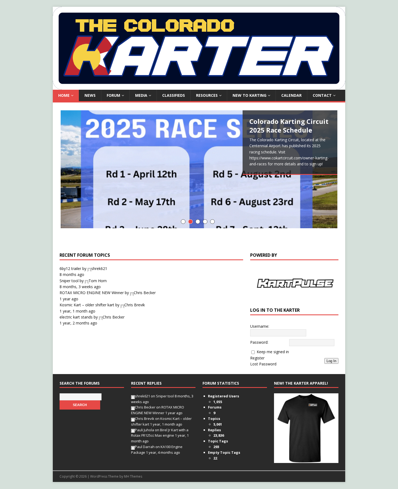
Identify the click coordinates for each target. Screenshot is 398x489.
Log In (331, 361)
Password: (259, 342)
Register (257, 358)
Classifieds (173, 95)
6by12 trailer (70, 268)
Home (64, 95)
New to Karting (249, 95)
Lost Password (263, 364)
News (90, 95)
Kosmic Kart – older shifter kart (87, 304)
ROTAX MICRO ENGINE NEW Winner (92, 292)
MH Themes (133, 476)
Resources (207, 95)
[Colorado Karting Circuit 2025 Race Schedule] (199, 169)
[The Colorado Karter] (199, 86)
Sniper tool (69, 280)
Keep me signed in (273, 352)
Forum (113, 95)
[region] (294, 283)
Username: (259, 326)
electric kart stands (76, 317)
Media (141, 95)
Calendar (291, 95)
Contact (322, 95)
